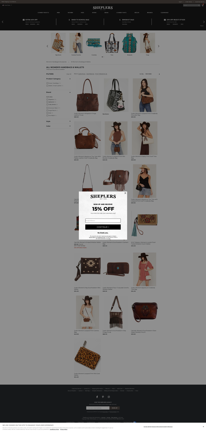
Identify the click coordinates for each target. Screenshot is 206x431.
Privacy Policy (63, 429)
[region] (103, 427)
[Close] (203, 426)
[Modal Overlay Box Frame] (103, 215)
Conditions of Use (54, 429)
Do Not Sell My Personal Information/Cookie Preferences (158, 426)
